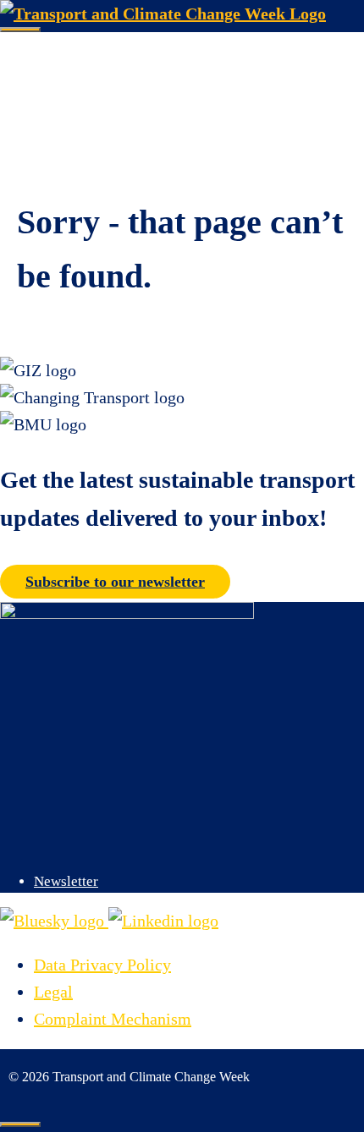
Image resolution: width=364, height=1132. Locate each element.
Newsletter (66, 881)
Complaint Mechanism (112, 1018)
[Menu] (20, 29)
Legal (53, 991)
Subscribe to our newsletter (115, 581)
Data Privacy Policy (102, 964)
